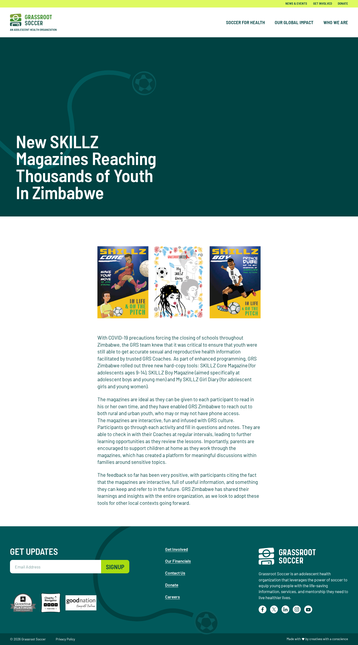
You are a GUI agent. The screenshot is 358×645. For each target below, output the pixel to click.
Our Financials (178, 560)
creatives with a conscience (328, 639)
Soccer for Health (245, 22)
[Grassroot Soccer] (36, 22)
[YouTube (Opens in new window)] (308, 610)
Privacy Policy (65, 639)
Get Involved (322, 3)
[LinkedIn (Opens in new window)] (286, 610)
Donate (343, 3)
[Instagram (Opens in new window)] (297, 610)
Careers (172, 596)
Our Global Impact (294, 22)
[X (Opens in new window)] (274, 610)
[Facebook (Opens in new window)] (263, 610)
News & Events (296, 3)
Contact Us (175, 572)
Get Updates (34, 551)
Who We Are (335, 22)
